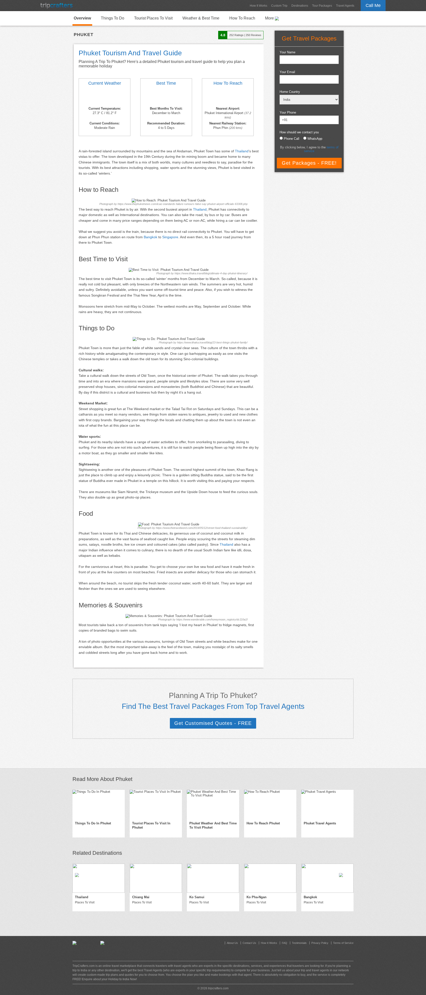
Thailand (241, 151)
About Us (232, 942)
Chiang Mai (140, 897)
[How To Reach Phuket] (228, 97)
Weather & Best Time (200, 18)
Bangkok (150, 237)
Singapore (170, 237)
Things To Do (112, 18)
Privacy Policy (319, 942)
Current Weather (104, 83)
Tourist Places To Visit (153, 18)
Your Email (287, 72)
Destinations (299, 5)
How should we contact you (299, 132)
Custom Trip (279, 5)
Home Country (290, 92)
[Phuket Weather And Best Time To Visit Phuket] (104, 97)
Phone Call (291, 138)
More (270, 18)
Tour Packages (322, 5)
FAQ (284, 942)
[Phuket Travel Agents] (327, 804)
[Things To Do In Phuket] (98, 804)
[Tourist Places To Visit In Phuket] (156, 804)
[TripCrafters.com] (56, 5)
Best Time (166, 83)
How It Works (258, 5)
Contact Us (249, 942)
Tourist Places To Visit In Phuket (151, 825)
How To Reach (242, 18)
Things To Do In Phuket (93, 823)
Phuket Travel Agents (320, 823)
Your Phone (288, 112)
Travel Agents (345, 5)
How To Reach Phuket (263, 823)
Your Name (287, 52)
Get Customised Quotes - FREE (213, 723)
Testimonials (299, 942)
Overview (82, 18)
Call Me (373, 5)
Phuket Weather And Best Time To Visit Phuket (213, 825)
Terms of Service (343, 942)
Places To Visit (84, 902)
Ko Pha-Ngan (256, 897)
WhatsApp (314, 138)
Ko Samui (196, 897)
